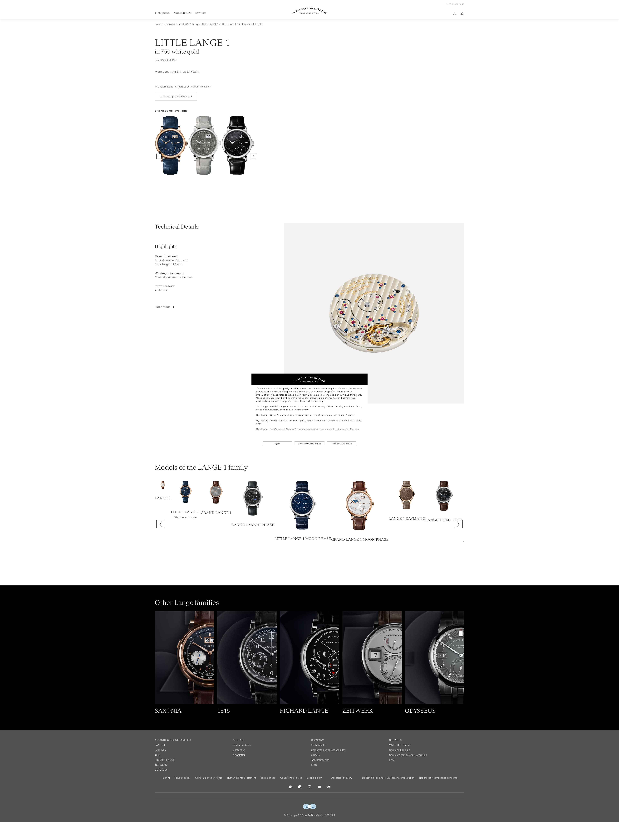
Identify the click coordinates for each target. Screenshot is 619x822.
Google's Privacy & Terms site (305, 395)
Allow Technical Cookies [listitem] (309, 444)
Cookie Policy (301, 409)
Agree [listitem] (277, 444)
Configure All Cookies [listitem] (342, 444)
